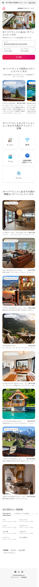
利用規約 (24, 577)
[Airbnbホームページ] (3, 8)
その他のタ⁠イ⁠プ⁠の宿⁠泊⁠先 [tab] (21, 513)
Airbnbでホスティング (26, 8)
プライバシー (15, 577)
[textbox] (10, 51)
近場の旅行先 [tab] (6, 513)
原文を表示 (31, 2)
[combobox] (19, 44)
